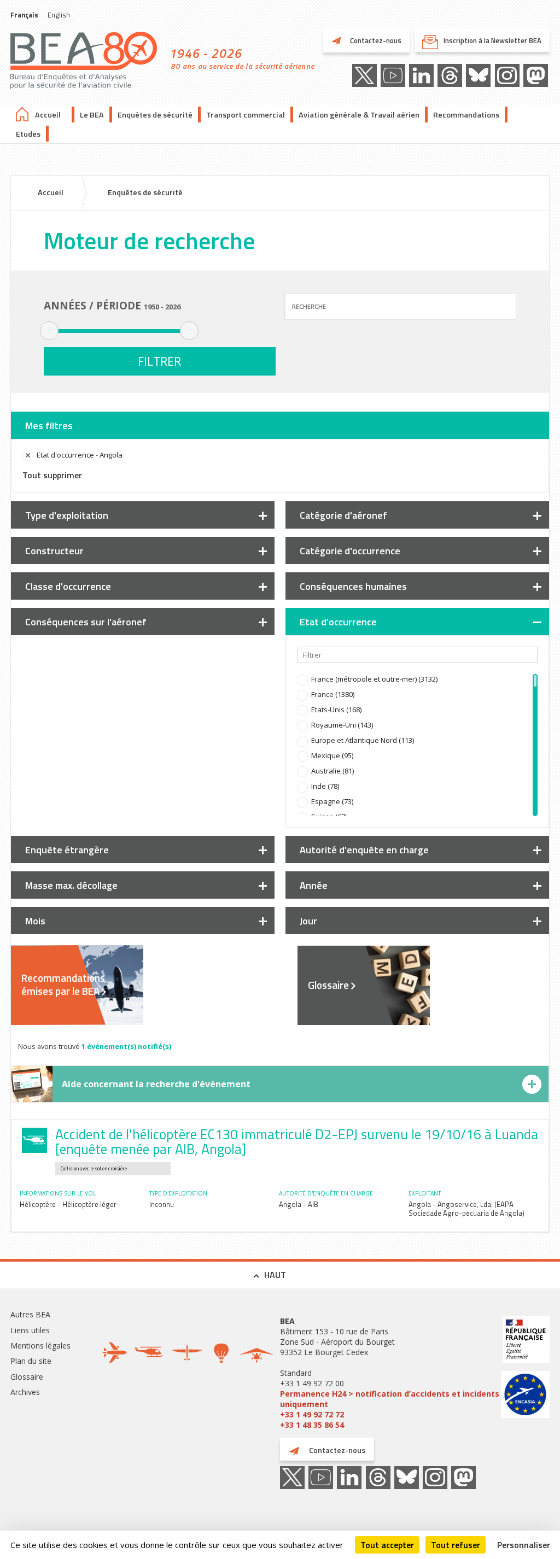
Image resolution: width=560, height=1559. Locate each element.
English (59, 14)
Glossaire (328, 985)
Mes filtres (49, 425)
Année (314, 885)
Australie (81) (332, 770)
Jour (308, 921)
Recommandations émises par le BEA (63, 984)
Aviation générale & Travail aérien (359, 115)
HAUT (275, 1274)
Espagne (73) (332, 801)
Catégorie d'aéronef (343, 515)
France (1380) (332, 694)
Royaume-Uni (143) (342, 724)
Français (24, 14)
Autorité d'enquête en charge (364, 849)
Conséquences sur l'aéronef (86, 622)
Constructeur (54, 550)
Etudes (28, 134)
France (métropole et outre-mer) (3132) (374, 679)
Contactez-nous (374, 40)
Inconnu (161, 1204)
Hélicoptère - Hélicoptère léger (68, 1204)
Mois (35, 921)
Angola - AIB (298, 1204)
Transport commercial (245, 115)
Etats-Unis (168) (336, 709)
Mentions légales (40, 1345)
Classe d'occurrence (68, 586)
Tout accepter (387, 1544)
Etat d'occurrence (338, 622)
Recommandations (466, 115)
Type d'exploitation (66, 515)
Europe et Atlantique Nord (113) (362, 740)
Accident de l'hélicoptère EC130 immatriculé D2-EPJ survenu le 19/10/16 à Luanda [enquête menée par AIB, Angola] (296, 1141)
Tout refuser (455, 1544)
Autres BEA (30, 1314)
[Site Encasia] (525, 1396)
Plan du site (30, 1361)
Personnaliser (523, 1544)
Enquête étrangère (67, 849)
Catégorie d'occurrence (350, 550)
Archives (25, 1392)
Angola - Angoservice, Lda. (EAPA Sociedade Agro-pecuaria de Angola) (466, 1208)
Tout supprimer (52, 475)
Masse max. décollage (71, 885)
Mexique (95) (332, 755)
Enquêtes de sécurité (155, 115)
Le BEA (92, 115)
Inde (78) (325, 786)
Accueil (48, 115)
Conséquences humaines (353, 586)
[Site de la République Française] (525, 1340)
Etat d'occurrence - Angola (79, 454)
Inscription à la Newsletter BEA (492, 40)
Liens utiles (30, 1330)
